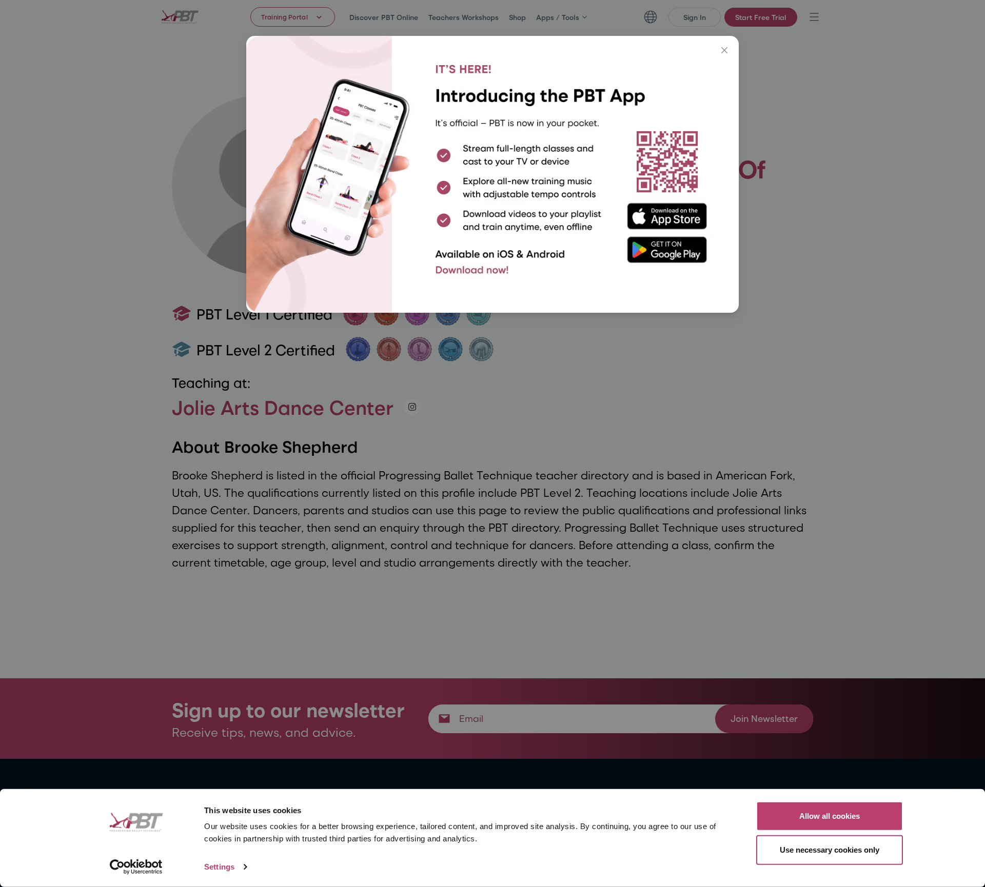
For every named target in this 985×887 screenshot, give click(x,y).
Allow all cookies (829, 816)
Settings (219, 866)
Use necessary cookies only (829, 849)
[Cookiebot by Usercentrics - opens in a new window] (136, 867)
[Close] (724, 50)
